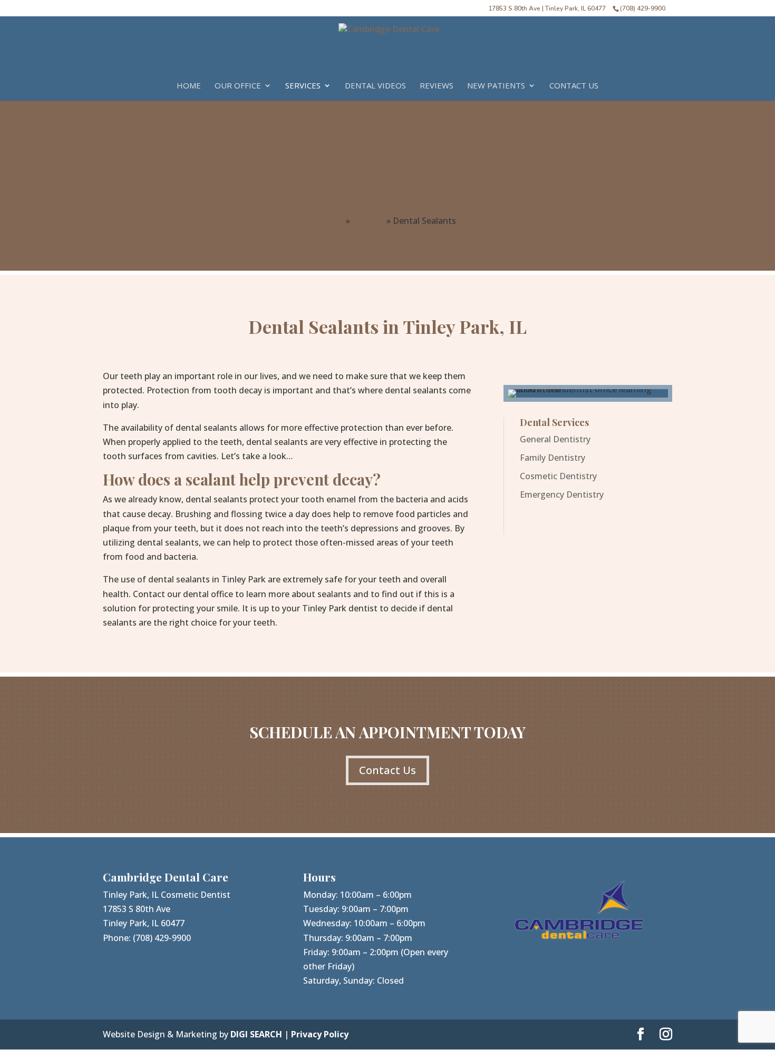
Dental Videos (375, 86)
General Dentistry (555, 439)
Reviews (436, 86)
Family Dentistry (552, 457)
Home (189, 86)
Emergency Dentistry (562, 494)
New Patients (496, 86)
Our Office (238, 86)
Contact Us (573, 86)
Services (303, 86)
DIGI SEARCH (256, 1034)
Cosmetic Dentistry (558, 476)
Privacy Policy (319, 1034)
